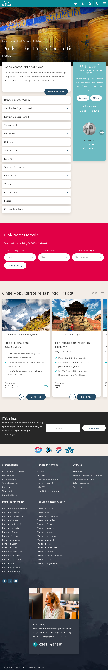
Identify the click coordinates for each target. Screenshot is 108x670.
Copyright (7, 667)
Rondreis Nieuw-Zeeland (14, 508)
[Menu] (104, 3)
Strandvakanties (10, 483)
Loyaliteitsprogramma (48, 491)
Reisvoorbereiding (46, 483)
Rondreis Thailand (11, 512)
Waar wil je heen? (17, 250)
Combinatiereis (9, 495)
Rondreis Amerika (11, 528)
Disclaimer (20, 667)
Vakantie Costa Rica (47, 547)
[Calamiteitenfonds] (49, 449)
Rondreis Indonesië (11, 524)
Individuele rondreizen (13, 471)
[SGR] (59, 449)
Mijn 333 (41, 487)
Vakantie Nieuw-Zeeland (49, 555)
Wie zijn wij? (79, 471)
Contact (83, 98)
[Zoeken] (90, 3)
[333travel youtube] (15, 581)
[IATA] (70, 449)
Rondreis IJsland (10, 544)
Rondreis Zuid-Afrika (12, 516)
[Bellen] (97, 3)
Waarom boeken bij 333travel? (88, 475)
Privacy (42, 667)
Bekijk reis (36, 397)
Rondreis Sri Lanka (11, 559)
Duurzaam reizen (81, 487)
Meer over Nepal (56, 91)
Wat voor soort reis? (52, 250)
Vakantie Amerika (46, 520)
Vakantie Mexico (45, 544)
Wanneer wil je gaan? (86, 250)
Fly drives (7, 487)
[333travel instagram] (10, 581)
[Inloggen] (82, 3)
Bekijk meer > (98, 293)
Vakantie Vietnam (46, 532)
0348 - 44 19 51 (90, 110)
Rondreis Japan (10, 520)
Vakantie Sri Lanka (46, 536)
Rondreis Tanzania (11, 540)
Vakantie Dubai (45, 551)
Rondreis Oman (10, 563)
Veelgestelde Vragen (47, 479)
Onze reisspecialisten (83, 479)
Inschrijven (94, 428)
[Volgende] (101, 132)
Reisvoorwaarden (81, 483)
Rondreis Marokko (11, 555)
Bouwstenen (8, 475)
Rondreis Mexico (10, 547)
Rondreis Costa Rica (12, 551)
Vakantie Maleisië (46, 528)
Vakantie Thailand (46, 508)
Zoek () (15, 265)
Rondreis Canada (10, 532)
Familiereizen (9, 479)
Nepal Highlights (17, 342)
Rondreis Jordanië (11, 567)
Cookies (32, 667)
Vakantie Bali (43, 512)
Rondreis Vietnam (11, 536)
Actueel (41, 475)
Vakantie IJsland (45, 540)
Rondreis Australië (11, 571)
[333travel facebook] (4, 581)
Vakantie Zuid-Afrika (47, 516)
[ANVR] (38, 449)
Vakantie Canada (45, 524)
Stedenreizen (8, 491)
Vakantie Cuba (44, 559)
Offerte (96, 98)
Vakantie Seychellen (47, 563)
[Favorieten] (75, 3)
